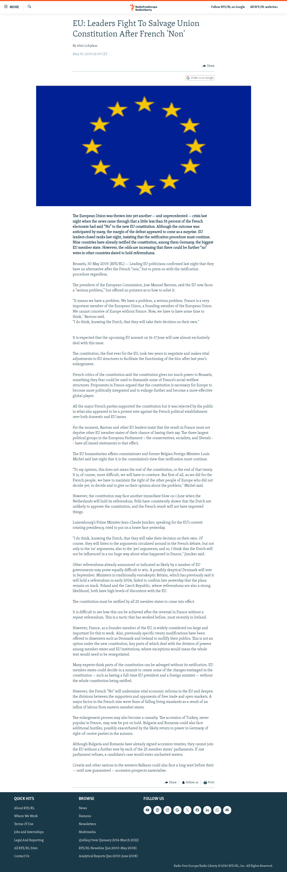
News (83, 808)
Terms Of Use (23, 824)
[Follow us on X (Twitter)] (187, 810)
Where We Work (26, 816)
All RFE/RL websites (264, 7)
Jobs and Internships (29, 832)
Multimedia (87, 832)
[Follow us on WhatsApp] (217, 810)
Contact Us (21, 856)
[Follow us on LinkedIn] (207, 810)
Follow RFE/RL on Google (228, 7)
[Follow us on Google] (177, 810)
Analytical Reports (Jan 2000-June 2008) (108, 856)
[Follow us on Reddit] (157, 810)
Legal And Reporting (29, 840)
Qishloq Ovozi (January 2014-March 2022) (109, 840)
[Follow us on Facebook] (197, 810)
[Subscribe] (227, 810)
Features (85, 816)
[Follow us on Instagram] (167, 810)
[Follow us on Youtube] (147, 810)
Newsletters (87, 824)
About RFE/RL (24, 808)
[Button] (208, 66)
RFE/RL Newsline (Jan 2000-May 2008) (108, 848)
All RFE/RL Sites (26, 848)
